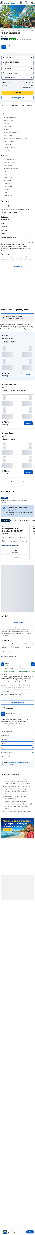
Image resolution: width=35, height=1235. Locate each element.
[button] (17, 63)
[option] (6, 520)
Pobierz (30, 1232)
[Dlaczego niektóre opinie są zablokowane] (15, 627)
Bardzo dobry (11, 46)
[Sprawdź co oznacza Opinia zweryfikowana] (20, 666)
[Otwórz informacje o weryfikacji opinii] (33, 629)
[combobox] (5, 647)
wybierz (16, 557)
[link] (9, 2)
